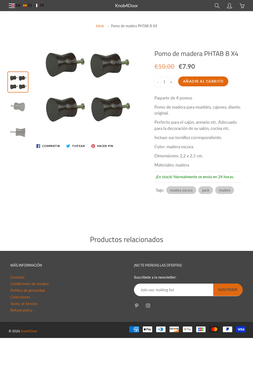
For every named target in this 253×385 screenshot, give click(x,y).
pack (205, 190)
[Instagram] (148, 305)
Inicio (100, 26)
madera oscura (181, 190)
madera (224, 190)
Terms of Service (23, 304)
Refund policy (21, 310)
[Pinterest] (136, 305)
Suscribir (228, 290)
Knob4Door (126, 5)
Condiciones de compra (29, 284)
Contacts (17, 277)
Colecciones (20, 297)
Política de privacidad (27, 290)
